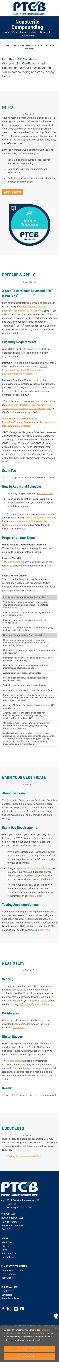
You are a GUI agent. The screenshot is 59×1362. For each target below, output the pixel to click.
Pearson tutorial (15, 561)
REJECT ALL (29, 1356)
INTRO (7, 45)
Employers (7, 1291)
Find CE (5, 1229)
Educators (6, 1294)
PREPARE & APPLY (18, 45)
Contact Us (7, 1257)
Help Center (35, 895)
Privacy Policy (21, 1333)
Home (7, 32)
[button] (4, 7)
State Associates (10, 1298)
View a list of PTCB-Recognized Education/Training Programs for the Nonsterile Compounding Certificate (28, 422)
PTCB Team (7, 1242)
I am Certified (8, 1274)
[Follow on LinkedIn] (16, 1309)
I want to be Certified (12, 1270)
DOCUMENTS (29, 49)
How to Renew (9, 1221)
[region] (29, 1344)
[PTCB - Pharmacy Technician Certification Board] (29, 8)
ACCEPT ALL (29, 1348)
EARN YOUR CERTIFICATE (35, 45)
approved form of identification (34, 868)
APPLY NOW (12, 192)
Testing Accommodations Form (24, 1156)
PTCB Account (45, 493)
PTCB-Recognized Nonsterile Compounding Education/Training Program (24, 370)
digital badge (14, 1060)
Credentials (18, 32)
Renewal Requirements (13, 1225)
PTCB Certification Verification (36, 1004)
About (4, 1238)
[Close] (56, 1328)
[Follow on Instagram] (9, 1309)
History (5, 1246)
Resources (7, 1277)
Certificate (32, 32)
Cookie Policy (39, 1333)
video (17, 548)
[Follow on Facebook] (3, 1309)
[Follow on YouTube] (22, 1309)
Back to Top (30, 114)
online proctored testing (39, 517)
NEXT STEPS (50, 45)
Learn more (44, 929)
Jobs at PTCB (8, 1253)
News (4, 1249)
